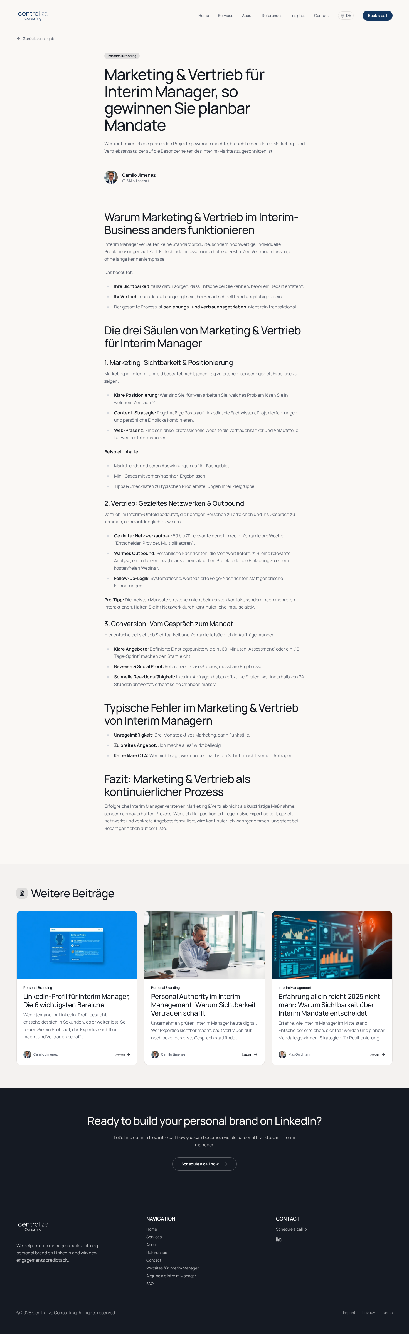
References (272, 15)
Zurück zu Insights (39, 38)
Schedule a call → (291, 1229)
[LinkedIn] (279, 1239)
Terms (387, 1312)
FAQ (150, 1283)
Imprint (349, 1312)
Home (203, 15)
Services (225, 15)
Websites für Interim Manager (172, 1268)
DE (348, 15)
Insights (298, 15)
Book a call (377, 15)
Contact (321, 15)
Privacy (368, 1312)
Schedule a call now (200, 1164)
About (247, 15)
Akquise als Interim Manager (171, 1275)
